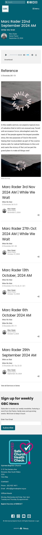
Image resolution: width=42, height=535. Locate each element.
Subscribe (8, 427)
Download (8, 59)
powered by (20, 530)
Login (37, 521)
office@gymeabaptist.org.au (16, 489)
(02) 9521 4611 (12, 486)
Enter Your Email (7, 419)
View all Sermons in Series (10, 386)
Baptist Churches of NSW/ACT (12, 504)
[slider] (13, 55)
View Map (4, 477)
